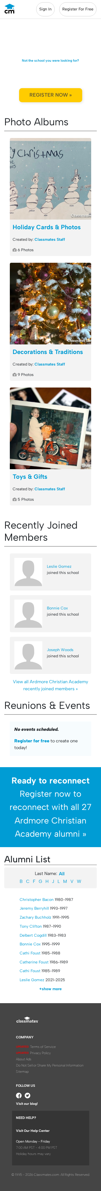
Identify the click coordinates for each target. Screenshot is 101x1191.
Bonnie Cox (57, 608)
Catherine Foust (34, 962)
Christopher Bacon (37, 899)
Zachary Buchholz (35, 917)
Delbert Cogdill (33, 935)
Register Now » (50, 95)
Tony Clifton (31, 926)
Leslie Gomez (59, 566)
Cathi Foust (30, 953)
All (62, 873)
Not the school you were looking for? (50, 61)
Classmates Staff (50, 239)
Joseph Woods (60, 649)
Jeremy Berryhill (34, 908)
